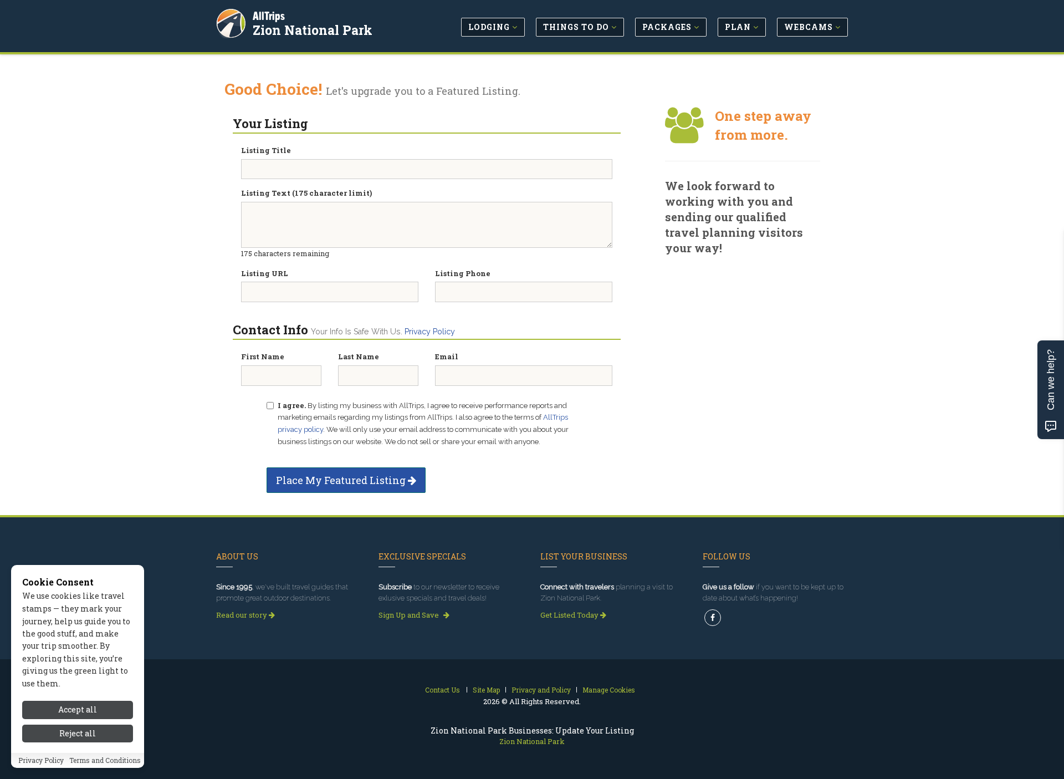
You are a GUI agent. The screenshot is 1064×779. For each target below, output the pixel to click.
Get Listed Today (570, 615)
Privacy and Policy (541, 689)
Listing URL (264, 273)
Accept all (77, 709)
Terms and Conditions (105, 760)
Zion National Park (312, 30)
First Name (262, 357)
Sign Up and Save (409, 615)
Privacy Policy (430, 331)
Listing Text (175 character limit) (306, 193)
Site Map (486, 689)
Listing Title (266, 150)
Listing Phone (462, 273)
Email (446, 357)
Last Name (358, 357)
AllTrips (269, 15)
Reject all (77, 733)
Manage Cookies (608, 689)
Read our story (242, 615)
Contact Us (442, 689)
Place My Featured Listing (342, 480)
